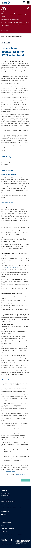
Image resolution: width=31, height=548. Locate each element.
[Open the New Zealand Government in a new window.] (22, 541)
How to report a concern (7, 505)
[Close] (28, 8)
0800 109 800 (5, 493)
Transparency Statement (7, 528)
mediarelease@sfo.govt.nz (8, 501)
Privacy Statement (6, 522)
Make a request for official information (11, 507)
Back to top (24, 480)
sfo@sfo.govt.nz (5, 495)
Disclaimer (4, 531)
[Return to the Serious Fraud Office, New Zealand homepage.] (10, 2)
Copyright (4, 525)
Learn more (4, 30)
